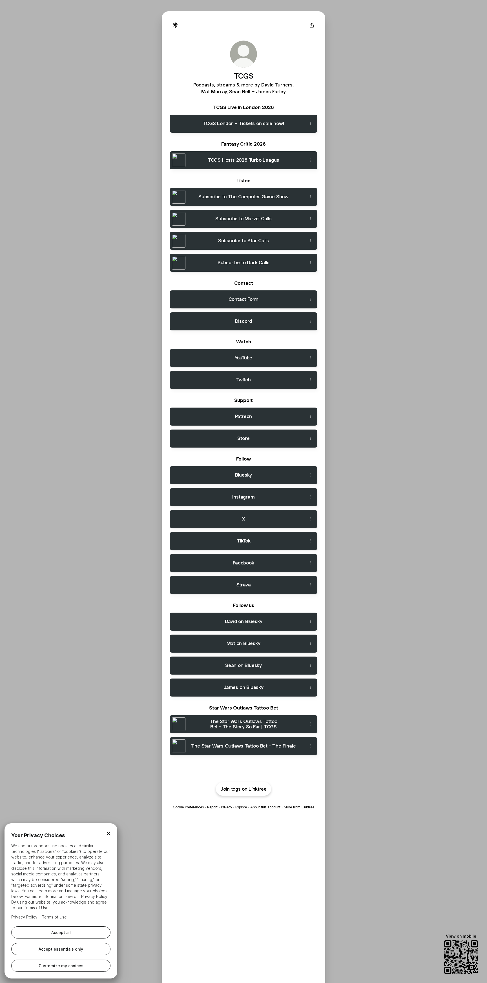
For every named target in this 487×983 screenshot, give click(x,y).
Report (212, 807)
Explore (241, 807)
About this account (265, 807)
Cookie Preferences (188, 807)
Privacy (226, 807)
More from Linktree (299, 807)
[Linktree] (175, 25)
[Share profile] (311, 25)
